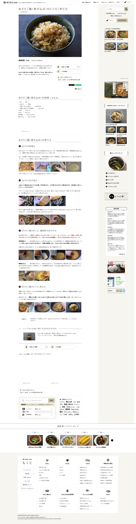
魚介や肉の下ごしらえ (85, 501)
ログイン (129, 2)
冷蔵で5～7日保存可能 (106, 480)
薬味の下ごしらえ (84, 508)
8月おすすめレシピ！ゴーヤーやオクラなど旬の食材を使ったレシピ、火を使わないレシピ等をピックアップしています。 (116, 239)
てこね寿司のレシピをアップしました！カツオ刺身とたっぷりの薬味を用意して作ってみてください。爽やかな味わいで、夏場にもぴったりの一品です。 (116, 230)
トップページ (27, 470)
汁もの (67, 463)
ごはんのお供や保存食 (67, 494)
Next (112, 440)
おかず (88, 463)
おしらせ (27, 481)
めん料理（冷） (43, 501)
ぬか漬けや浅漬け (64, 501)
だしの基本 (62, 475)
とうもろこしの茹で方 (113, 176)
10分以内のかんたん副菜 (107, 467)
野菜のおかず (83, 470)
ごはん (47, 463)
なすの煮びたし (111, 173)
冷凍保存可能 (104, 477)
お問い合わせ (27, 477)
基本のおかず (83, 467)
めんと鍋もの (47, 494)
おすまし (62, 470)
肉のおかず (83, 475)
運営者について (27, 484)
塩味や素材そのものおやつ (107, 501)
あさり (59, 79)
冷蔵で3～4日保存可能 (106, 483)
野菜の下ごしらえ (84, 498)
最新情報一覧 (122, 254)
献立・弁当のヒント (116, 15)
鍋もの (41, 506)
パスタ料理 (42, 503)
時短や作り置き (108, 463)
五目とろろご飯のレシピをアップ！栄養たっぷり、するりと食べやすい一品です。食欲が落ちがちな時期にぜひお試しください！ (116, 222)
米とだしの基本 (84, 503)
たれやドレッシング (65, 503)
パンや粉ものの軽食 (44, 480)
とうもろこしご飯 (112, 186)
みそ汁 (61, 467)
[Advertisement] (50, 125)
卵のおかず (83, 477)
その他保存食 (63, 506)
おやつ (108, 494)
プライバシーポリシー (27, 488)
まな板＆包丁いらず (105, 472)
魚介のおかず (83, 472)
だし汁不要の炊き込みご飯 (73, 79)
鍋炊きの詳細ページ (74, 291)
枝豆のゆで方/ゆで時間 (113, 183)
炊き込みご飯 (42, 467)
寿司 (40, 475)
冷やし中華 (110, 179)
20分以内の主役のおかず (107, 470)
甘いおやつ (103, 498)
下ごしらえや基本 (88, 494)
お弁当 (64, 79)
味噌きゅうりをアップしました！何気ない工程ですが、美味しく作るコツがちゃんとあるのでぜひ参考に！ (116, 215)
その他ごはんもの (43, 477)
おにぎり (41, 472)
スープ (61, 472)
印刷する (80, 88)
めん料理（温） (43, 498)
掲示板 (27, 473)
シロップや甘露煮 (105, 503)
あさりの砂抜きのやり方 (39, 173)
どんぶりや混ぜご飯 (44, 470)
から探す (110, 13)
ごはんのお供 (63, 498)
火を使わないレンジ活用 (107, 475)
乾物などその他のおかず (86, 483)
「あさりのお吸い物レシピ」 (60, 335)
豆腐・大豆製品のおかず (86, 480)
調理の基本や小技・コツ (86, 506)
